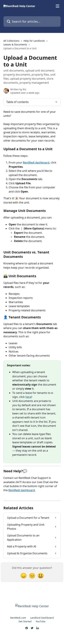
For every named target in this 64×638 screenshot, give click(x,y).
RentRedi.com (18, 617)
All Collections (11, 40)
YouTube (40, 621)
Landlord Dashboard (42, 617)
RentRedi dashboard (36, 162)
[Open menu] (57, 6)
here (28, 397)
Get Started (25, 621)
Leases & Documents (15, 44)
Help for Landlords (34, 40)
